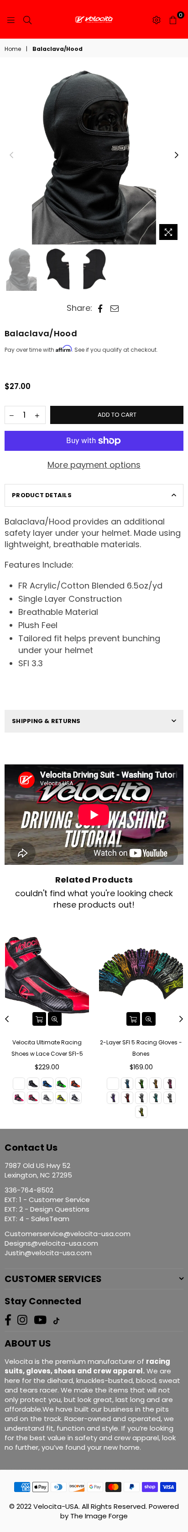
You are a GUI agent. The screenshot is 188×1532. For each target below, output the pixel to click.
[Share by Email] (114, 308)
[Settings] (156, 19)
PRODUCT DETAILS (42, 495)
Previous (11, 155)
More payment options (94, 464)
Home (13, 49)
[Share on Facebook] (100, 308)
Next (176, 155)
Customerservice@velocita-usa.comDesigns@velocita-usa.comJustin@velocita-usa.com (68, 1243)
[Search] (27, 19)
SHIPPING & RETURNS (46, 721)
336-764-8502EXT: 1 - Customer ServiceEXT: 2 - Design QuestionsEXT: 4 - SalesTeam (47, 1204)
